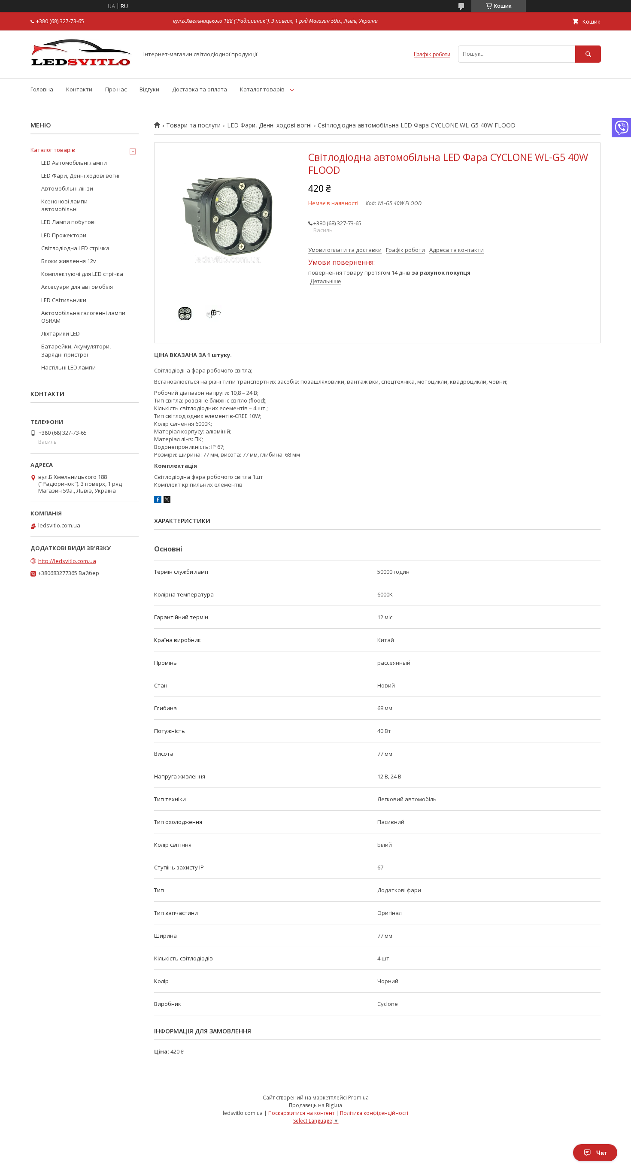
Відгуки (149, 89)
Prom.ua (358, 1097)
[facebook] (157, 501)
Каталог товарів (262, 89)
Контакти (79, 89)
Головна (41, 89)
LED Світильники (63, 300)
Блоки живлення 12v (68, 261)
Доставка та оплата (199, 89)
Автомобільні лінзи (67, 188)
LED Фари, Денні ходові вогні (269, 125)
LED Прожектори (63, 235)
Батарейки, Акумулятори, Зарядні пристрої (76, 350)
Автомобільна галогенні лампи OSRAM (83, 316)
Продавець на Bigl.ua (315, 1105)
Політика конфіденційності (374, 1113)
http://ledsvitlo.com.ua (67, 560)
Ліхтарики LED (60, 333)
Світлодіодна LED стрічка (75, 248)
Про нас (116, 89)
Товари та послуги (193, 125)
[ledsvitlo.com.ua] (81, 67)
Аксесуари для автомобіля (77, 287)
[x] (167, 501)
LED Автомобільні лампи (74, 163)
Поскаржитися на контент (301, 1113)
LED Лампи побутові (68, 222)
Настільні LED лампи (68, 367)
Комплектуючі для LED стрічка (82, 274)
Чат (601, 1152)
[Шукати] (588, 53)
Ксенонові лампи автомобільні (64, 205)
